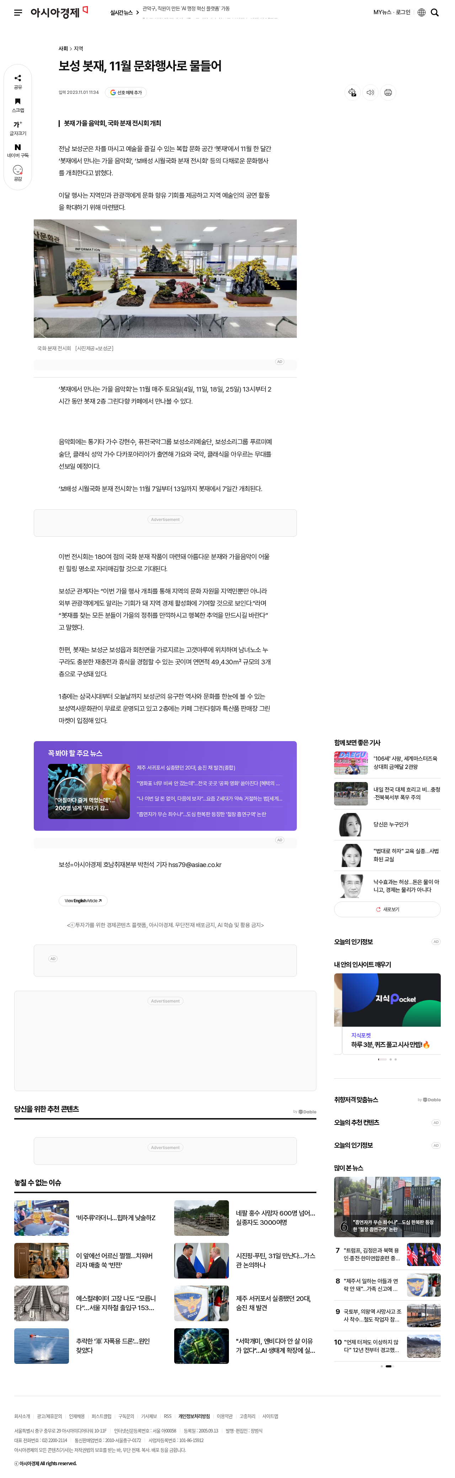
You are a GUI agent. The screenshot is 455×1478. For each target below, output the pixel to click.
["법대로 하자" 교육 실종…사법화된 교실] (351, 865)
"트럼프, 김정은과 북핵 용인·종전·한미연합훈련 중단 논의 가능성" (372, 1258)
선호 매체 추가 (129, 92)
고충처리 (247, 1416)
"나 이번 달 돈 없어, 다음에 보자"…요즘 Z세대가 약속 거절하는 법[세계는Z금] (210, 799)
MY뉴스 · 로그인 (392, 12)
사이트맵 (270, 1416)
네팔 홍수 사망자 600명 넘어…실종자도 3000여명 (275, 1218)
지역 (78, 49)
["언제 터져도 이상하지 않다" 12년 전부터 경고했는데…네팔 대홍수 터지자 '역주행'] (424, 1356)
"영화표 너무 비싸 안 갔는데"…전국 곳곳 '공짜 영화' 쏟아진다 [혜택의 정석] (210, 783)
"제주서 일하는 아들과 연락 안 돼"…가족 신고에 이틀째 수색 (371, 1289)
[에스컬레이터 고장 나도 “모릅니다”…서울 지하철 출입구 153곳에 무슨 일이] (41, 1319)
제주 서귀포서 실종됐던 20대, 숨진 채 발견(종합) (186, 768)
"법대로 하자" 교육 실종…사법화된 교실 (406, 855)
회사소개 (22, 1416)
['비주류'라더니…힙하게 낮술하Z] (41, 1234)
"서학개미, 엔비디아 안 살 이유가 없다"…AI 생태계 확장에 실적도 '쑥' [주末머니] (276, 1346)
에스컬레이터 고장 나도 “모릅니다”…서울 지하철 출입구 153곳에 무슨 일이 (116, 1303)
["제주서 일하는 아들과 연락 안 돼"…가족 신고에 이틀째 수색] (424, 1295)
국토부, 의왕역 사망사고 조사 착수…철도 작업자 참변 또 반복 (373, 1319)
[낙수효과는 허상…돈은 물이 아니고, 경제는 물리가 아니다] (351, 896)
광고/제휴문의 (49, 1416)
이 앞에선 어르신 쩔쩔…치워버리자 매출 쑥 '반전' (114, 1261)
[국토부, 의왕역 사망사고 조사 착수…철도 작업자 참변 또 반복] (424, 1325)
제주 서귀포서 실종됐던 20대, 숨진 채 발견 (273, 1303)
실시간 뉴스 (121, 12)
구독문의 (126, 1416)
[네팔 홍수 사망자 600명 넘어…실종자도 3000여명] (201, 1234)
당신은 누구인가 (391, 824)
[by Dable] (304, 1111)
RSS (167, 1416)
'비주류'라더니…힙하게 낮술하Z (116, 1218)
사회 (63, 49)
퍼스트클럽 (101, 1416)
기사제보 (149, 1416)
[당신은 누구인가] (351, 835)
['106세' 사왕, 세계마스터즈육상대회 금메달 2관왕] (351, 773)
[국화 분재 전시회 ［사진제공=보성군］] (165, 278)
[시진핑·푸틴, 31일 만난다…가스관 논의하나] (201, 1277)
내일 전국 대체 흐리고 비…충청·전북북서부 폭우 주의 (407, 793)
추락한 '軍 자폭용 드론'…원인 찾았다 (113, 1346)
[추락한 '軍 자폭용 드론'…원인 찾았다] (41, 1362)
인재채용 (77, 1416)
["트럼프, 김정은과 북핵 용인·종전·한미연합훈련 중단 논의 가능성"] (424, 1264)
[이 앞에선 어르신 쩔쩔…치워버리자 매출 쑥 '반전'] (41, 1277)
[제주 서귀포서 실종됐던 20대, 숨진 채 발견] (201, 1319)
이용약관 (224, 1416)
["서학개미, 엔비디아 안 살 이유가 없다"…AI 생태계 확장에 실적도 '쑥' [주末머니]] (201, 1362)
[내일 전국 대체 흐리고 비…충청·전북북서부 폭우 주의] (351, 804)
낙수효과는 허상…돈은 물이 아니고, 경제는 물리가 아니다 (406, 886)
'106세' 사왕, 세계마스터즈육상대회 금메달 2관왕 (405, 762)
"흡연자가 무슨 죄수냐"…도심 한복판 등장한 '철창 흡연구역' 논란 (201, 814)
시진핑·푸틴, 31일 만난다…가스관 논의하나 (275, 1261)
